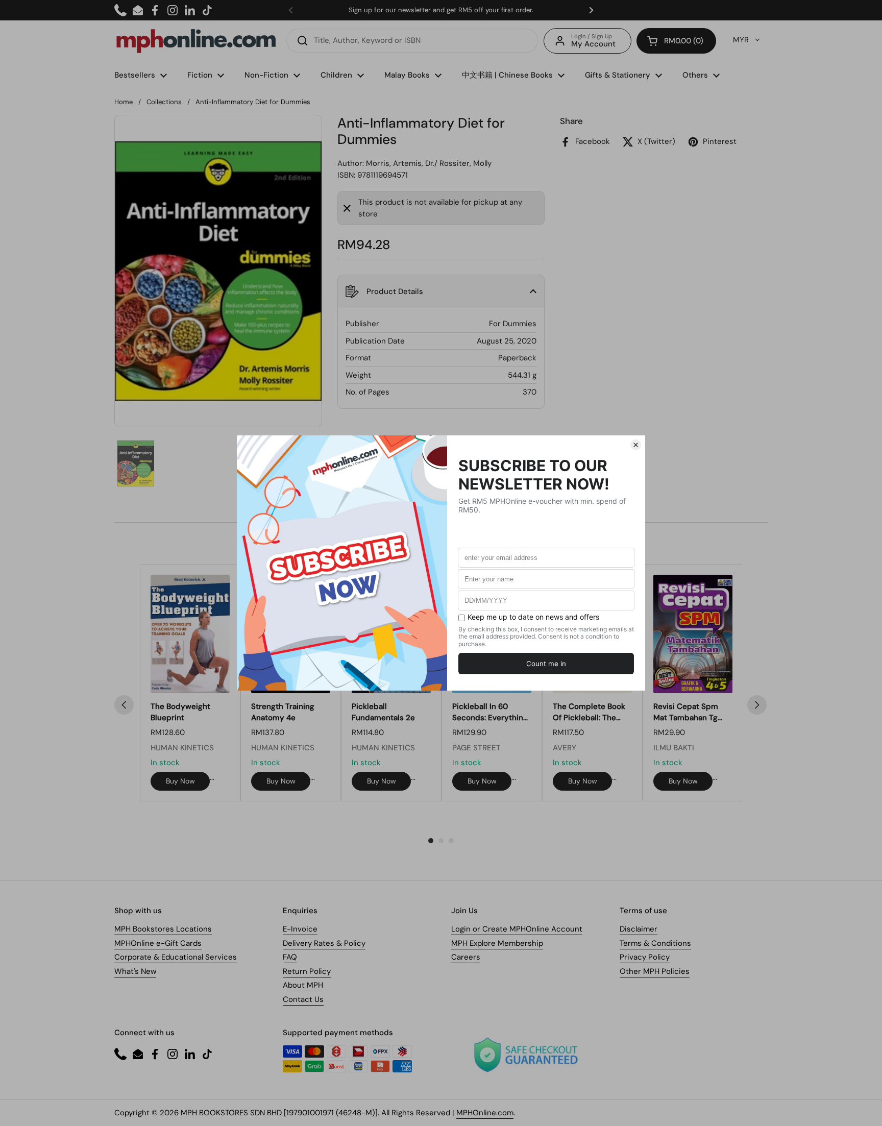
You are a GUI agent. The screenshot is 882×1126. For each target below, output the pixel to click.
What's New (135, 971)
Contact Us (303, 999)
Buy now (180, 781)
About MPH (303, 985)
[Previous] (124, 705)
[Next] (757, 705)
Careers (465, 957)
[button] (676, 41)
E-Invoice (300, 929)
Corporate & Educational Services (175, 957)
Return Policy (307, 971)
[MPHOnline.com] (196, 41)
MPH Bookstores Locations (163, 929)
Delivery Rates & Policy (324, 943)
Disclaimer (638, 929)
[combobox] (412, 41)
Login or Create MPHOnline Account (516, 929)
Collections (164, 101)
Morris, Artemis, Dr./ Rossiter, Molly (429, 163)
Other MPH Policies (655, 971)
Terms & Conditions (655, 943)
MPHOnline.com (484, 1113)
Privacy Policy (645, 957)
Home (123, 101)
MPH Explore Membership (497, 943)
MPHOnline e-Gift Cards (158, 943)
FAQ (290, 957)
